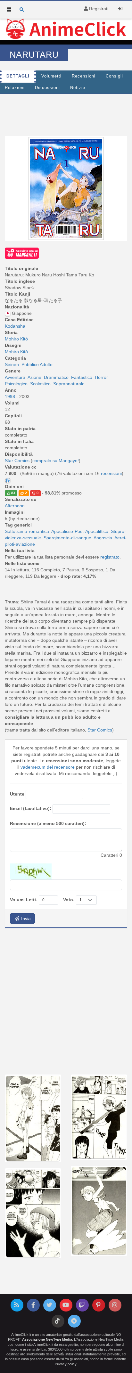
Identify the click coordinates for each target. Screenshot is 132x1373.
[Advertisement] (66, 1001)
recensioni (111, 473)
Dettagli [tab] (17, 76)
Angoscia (103, 537)
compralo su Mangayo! (55, 460)
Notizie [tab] (77, 88)
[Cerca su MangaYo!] (22, 252)
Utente (17, 794)
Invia (25, 918)
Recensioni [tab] (83, 76)
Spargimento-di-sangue (67, 537)
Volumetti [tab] (51, 76)
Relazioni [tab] (15, 88)
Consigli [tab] (114, 76)
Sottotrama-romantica (27, 531)
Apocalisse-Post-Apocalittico (79, 531)
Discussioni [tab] (47, 88)
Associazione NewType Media (47, 1339)
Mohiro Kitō (16, 338)
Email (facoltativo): (30, 808)
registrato (110, 557)
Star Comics (99, 729)
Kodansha (15, 326)
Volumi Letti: (23, 899)
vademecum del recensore (48, 767)
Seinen (12, 364)
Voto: (69, 899)
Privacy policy (65, 1364)
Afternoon (15, 505)
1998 (10, 396)
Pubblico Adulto (37, 364)
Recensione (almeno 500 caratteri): (48, 823)
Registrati (98, 8)
